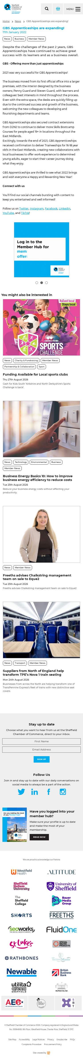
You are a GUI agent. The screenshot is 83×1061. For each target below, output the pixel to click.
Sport (41, 366)
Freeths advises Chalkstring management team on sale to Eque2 (37, 577)
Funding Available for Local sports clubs (35, 374)
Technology (21, 462)
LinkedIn (64, 208)
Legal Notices (38, 1039)
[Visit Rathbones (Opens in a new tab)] (21, 958)
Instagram (37, 208)
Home (6, 21)
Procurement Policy (53, 1044)
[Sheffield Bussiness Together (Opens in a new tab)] (68, 1003)
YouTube (8, 213)
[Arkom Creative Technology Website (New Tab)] (48, 1053)
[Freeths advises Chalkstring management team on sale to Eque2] (41, 534)
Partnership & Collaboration (19, 366)
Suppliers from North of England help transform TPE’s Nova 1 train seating (33, 673)
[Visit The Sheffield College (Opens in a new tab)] (21, 900)
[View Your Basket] (57, 8)
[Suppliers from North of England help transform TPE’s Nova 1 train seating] (41, 630)
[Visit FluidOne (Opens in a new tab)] (62, 929)
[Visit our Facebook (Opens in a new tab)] (48, 792)
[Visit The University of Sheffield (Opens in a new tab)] (62, 886)
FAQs (72, 1039)
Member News (36, 39)
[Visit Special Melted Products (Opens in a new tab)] (62, 943)
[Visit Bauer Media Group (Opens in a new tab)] (62, 900)
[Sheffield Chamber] (13, 8)
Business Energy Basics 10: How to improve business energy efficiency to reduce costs (38, 478)
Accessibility (24, 1039)
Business (19, 39)
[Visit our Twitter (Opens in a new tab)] (21, 792)
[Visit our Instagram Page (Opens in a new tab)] (63, 792)
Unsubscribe (61, 1039)
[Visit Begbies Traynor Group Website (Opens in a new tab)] (41, 1003)
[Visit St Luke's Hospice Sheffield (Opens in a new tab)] (21, 943)
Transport (20, 663)
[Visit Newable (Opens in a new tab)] (21, 972)
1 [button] (36, 282)
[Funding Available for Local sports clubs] (41, 327)
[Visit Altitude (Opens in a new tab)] (62, 872)
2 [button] (41, 282)
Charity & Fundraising (26, 360)
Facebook (51, 208)
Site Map (12, 1039)
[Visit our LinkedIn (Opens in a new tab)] (34, 792)
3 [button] (46, 282)
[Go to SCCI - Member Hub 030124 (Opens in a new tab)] (41, 249)
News (18, 21)
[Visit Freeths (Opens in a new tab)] (62, 915)
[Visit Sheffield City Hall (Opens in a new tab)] (62, 986)
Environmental (39, 462)
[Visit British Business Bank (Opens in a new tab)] (62, 972)
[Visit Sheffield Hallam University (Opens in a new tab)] (21, 886)
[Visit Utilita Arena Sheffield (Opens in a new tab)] (21, 986)
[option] (41, 249)
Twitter (24, 208)
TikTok (25, 213)
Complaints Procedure (31, 1044)
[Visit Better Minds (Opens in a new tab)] (62, 958)
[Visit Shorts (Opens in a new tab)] (21, 915)
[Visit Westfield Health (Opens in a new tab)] (21, 872)
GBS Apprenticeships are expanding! (47, 21)
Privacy (50, 1039)
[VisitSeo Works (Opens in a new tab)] (21, 929)
